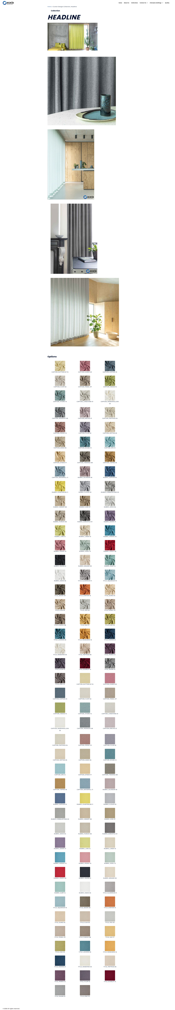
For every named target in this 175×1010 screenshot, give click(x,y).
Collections (134, 3)
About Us (126, 3)
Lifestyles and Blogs (155, 3)
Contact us (143, 3)
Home (120, 3)
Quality (167, 3)
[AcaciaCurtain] (8, 3)
